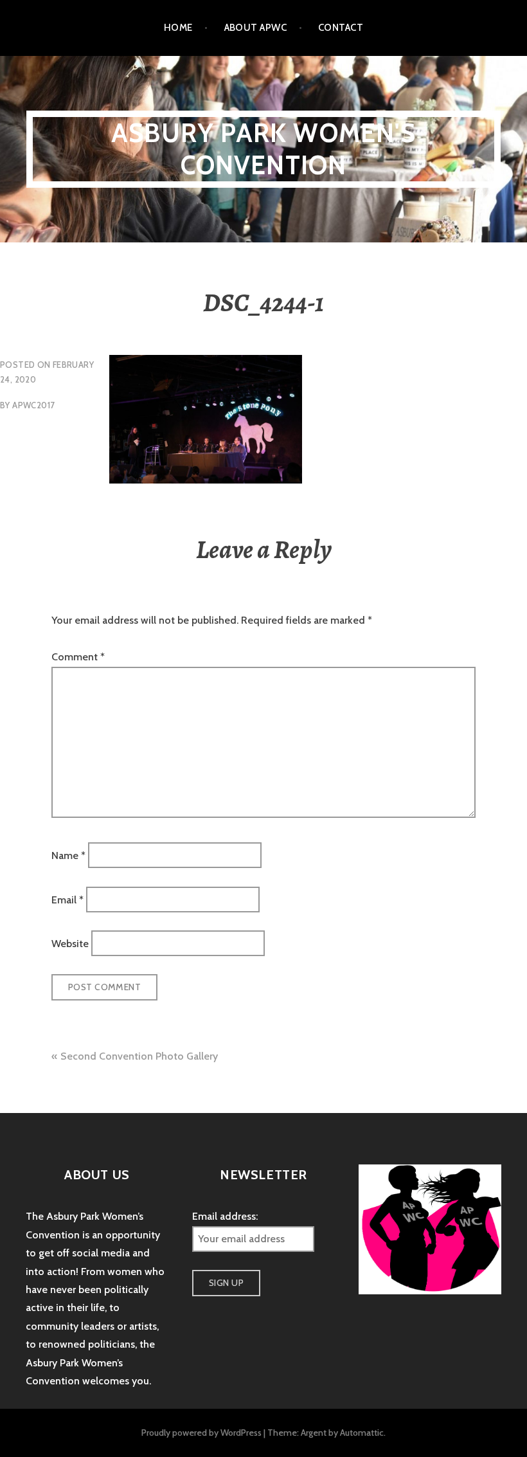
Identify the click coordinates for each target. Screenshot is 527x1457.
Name (68, 855)
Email (67, 899)
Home (178, 27)
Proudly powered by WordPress (201, 1432)
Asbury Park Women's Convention (263, 149)
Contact (340, 27)
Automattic (362, 1432)
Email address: (225, 1216)
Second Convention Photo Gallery (139, 1056)
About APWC (255, 27)
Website (70, 943)
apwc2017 (33, 405)
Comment (78, 657)
